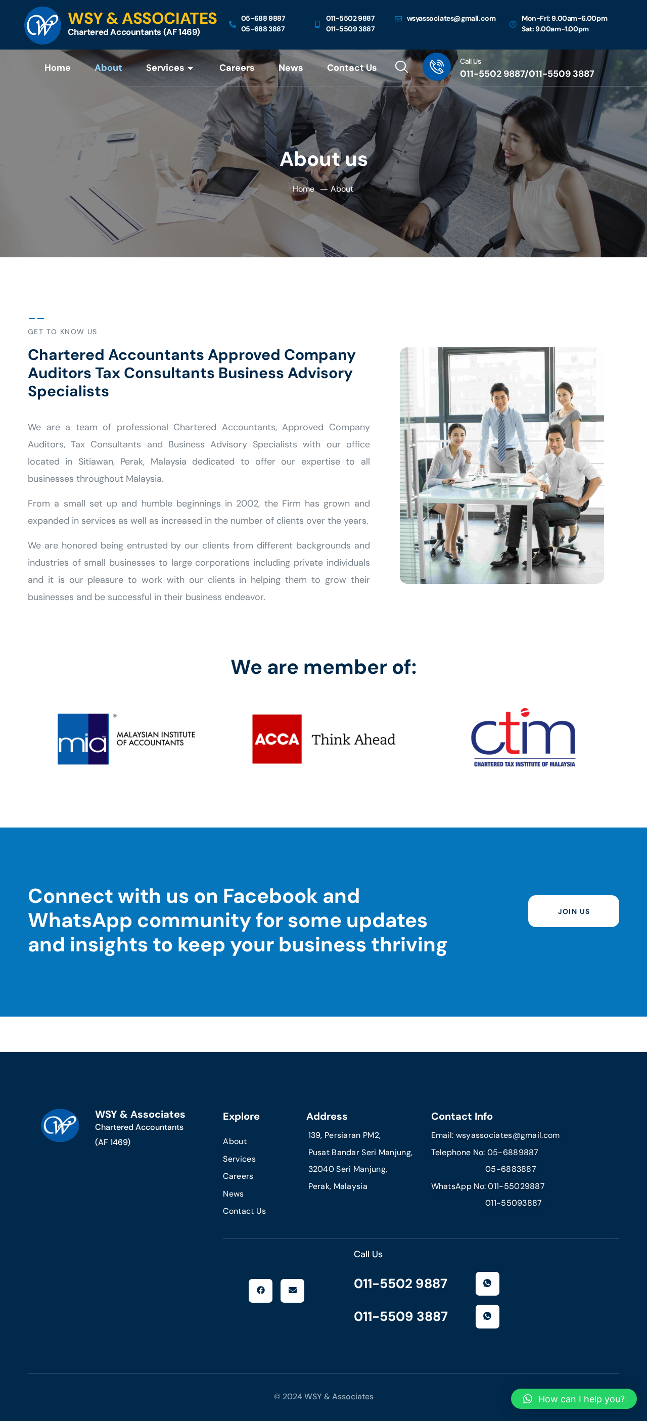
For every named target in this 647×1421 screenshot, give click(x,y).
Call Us (470, 61)
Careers (237, 68)
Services (165, 68)
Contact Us (352, 68)
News (291, 68)
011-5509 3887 (401, 1316)
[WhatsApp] (487, 1284)
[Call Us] (437, 67)
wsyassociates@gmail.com (508, 1135)
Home (57, 68)
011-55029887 (516, 1186)
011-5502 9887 (400, 1283)
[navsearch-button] (401, 68)
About (108, 68)
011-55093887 (486, 1203)
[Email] (292, 1291)
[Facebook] (260, 1291)
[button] (574, 1399)
